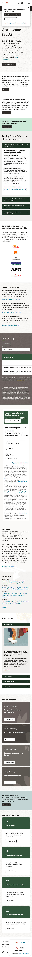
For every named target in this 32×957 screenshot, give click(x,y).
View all (4, 607)
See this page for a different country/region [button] (15, 23)
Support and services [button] (9, 681)
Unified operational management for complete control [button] (14, 206)
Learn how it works (7, 127)
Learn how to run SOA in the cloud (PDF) (16, 189)
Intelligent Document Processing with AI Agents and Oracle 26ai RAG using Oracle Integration (16, 588)
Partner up (5, 89)
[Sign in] (25, 3)
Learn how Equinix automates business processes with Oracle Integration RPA (13, 582)
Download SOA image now (12, 870)
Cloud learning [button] (8, 676)
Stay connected (6, 113)
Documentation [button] (8, 624)
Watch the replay (10, 928)
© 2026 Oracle (5, 941)
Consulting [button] (7, 686)
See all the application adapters (14, 187)
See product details (9, 739)
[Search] (19, 3)
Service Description (21, 380)
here (24, 399)
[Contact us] (29, 3)
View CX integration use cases (10, 325)
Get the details (6, 804)
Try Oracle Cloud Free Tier (8, 64)
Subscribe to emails (6, 946)
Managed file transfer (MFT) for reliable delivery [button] (12, 212)
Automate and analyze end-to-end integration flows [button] (13, 145)
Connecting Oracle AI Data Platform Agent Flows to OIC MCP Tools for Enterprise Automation (14, 595)
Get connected (10, 900)
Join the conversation (10, 783)
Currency (4, 347)
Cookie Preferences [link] (6, 944)
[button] (3, 3)
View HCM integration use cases (11, 312)
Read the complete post (9, 566)
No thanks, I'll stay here (10, 19)
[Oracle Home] (7, 3)
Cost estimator (6, 343)
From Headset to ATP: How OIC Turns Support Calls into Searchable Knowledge (15, 602)
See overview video (9, 719)
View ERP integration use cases (11, 299)
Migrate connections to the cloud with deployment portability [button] (14, 199)
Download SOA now (11, 841)
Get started (6, 670)
